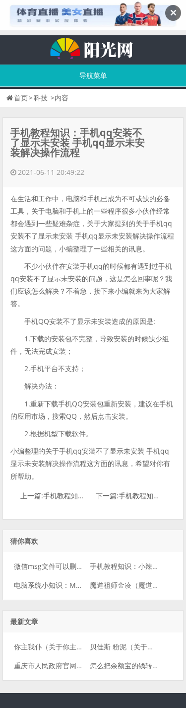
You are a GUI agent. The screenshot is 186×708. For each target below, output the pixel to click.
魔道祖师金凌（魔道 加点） (132, 585)
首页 (21, 97)
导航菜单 (93, 75)
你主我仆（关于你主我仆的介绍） (66, 646)
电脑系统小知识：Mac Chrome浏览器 (73, 585)
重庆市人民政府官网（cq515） (62, 665)
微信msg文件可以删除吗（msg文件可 (73, 566)
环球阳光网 (93, 47)
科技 (41, 97)
